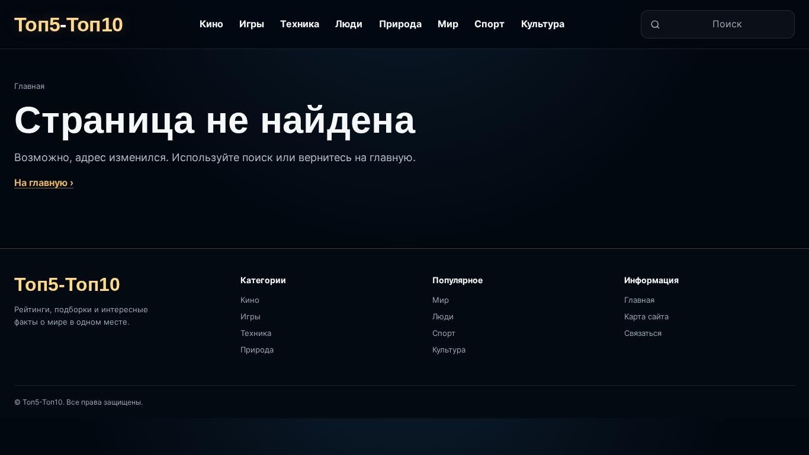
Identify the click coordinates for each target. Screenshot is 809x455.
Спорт (489, 24)
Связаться (643, 333)
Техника (299, 24)
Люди (348, 24)
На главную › (43, 182)
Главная (29, 86)
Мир (448, 24)
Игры (251, 24)
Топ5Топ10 (68, 24)
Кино (211, 24)
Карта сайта (646, 316)
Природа (400, 24)
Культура (542, 24)
